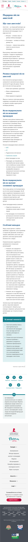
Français (18, 1)
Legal (12, 486)
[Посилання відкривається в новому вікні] (8, 528)
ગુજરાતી (4, 514)
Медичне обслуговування (14, 460)
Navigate (12, 447)
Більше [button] (23, 1)
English (9, 1)
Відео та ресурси (14, 469)
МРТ (7, 147)
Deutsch (22, 513)
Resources (13, 481)
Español (14, 1)
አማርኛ (17, 513)
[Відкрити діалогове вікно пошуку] (25, 6)
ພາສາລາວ (11, 513)
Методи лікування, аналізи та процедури (14, 455)
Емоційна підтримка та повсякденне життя (14, 466)
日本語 (9, 514)
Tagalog (14, 514)
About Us (13, 476)
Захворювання (14, 450)
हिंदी (19, 514)
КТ (7, 150)
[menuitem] (14, 499)
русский (24, 514)
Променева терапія (11, 155)
